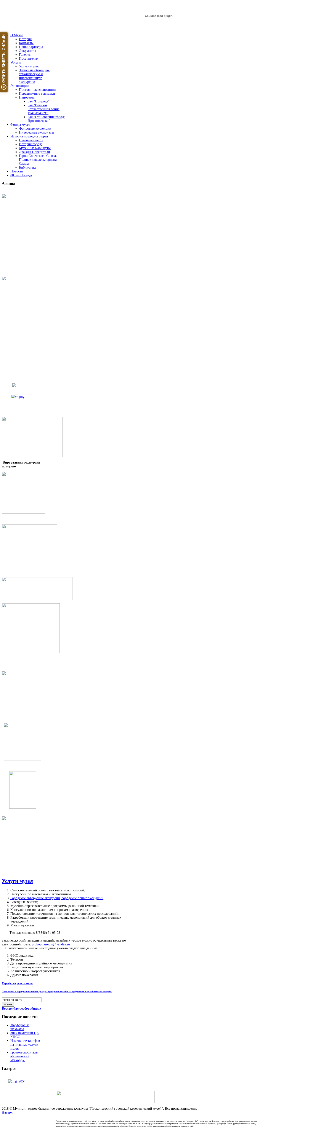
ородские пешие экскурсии (56, 898)
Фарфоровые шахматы (19, 1027)
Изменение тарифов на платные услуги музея (25, 1044)
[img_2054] (17, 1081)
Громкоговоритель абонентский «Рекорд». (24, 1056)
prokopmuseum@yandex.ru (51, 944)
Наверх (7, 1112)
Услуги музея (17, 881)
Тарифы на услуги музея (17, 983)
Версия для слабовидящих (21, 1008)
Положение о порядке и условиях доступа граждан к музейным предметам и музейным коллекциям (57, 991)
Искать (8, 1004)
